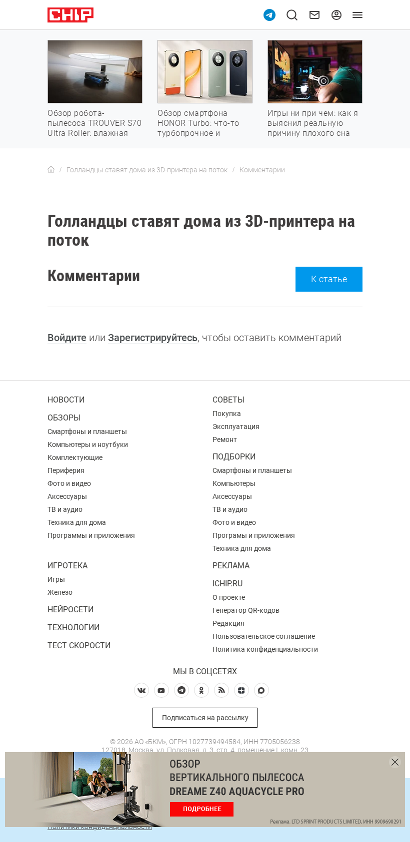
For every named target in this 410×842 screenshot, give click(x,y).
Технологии (74, 627)
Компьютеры (234, 483)
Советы (228, 400)
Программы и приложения (91, 535)
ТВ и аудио (65, 509)
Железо (60, 592)
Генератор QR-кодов (246, 610)
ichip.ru (227, 583)
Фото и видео (69, 483)
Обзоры (64, 417)
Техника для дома (77, 522)
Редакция (228, 623)
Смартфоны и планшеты (87, 431)
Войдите (67, 338)
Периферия (66, 470)
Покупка (226, 414)
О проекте (228, 597)
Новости (66, 400)
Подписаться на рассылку (205, 718)
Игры (56, 579)
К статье (329, 279)
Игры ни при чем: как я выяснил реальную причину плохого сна (313, 123)
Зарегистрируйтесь (153, 338)
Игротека (68, 565)
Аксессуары (67, 496)
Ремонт (224, 439)
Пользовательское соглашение (263, 636)
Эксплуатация (236, 426)
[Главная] (51, 170)
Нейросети (71, 609)
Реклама (231, 565)
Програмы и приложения (253, 535)
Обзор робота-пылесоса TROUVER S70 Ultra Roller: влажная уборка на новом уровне (95, 133)
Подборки (234, 456)
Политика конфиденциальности (265, 649)
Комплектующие (75, 457)
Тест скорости (79, 645)
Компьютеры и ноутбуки (88, 444)
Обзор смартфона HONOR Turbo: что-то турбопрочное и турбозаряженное (199, 128)
